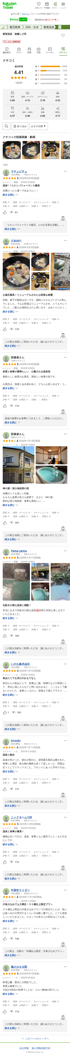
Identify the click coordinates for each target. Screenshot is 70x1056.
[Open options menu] (65, 171)
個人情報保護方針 (41, 1048)
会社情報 (24, 1048)
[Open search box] (6, 126)
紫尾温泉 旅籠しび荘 (15, 33)
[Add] (63, 35)
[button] (12, 150)
